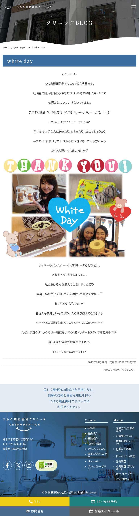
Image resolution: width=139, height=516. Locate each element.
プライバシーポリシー (97, 468)
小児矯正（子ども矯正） (125, 468)
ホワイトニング (124, 474)
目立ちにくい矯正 (125, 456)
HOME (91, 428)
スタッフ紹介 (94, 443)
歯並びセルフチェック (125, 442)
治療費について (124, 436)
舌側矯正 (121, 461)
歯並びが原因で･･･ (123, 450)
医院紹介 (93, 438)
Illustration (94, 461)
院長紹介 (93, 433)
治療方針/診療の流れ (125, 429)
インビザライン (124, 479)
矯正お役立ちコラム (97, 455)
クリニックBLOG (125, 369)
